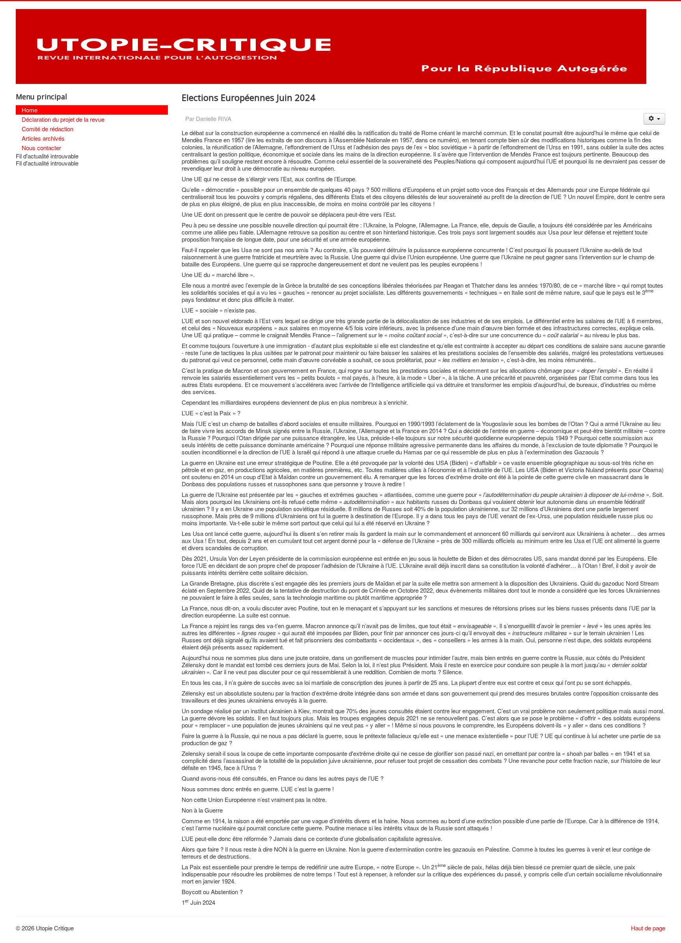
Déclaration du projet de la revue (63, 119)
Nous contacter (41, 147)
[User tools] (654, 119)
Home (29, 110)
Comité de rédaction (47, 129)
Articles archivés (43, 138)
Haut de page (648, 928)
